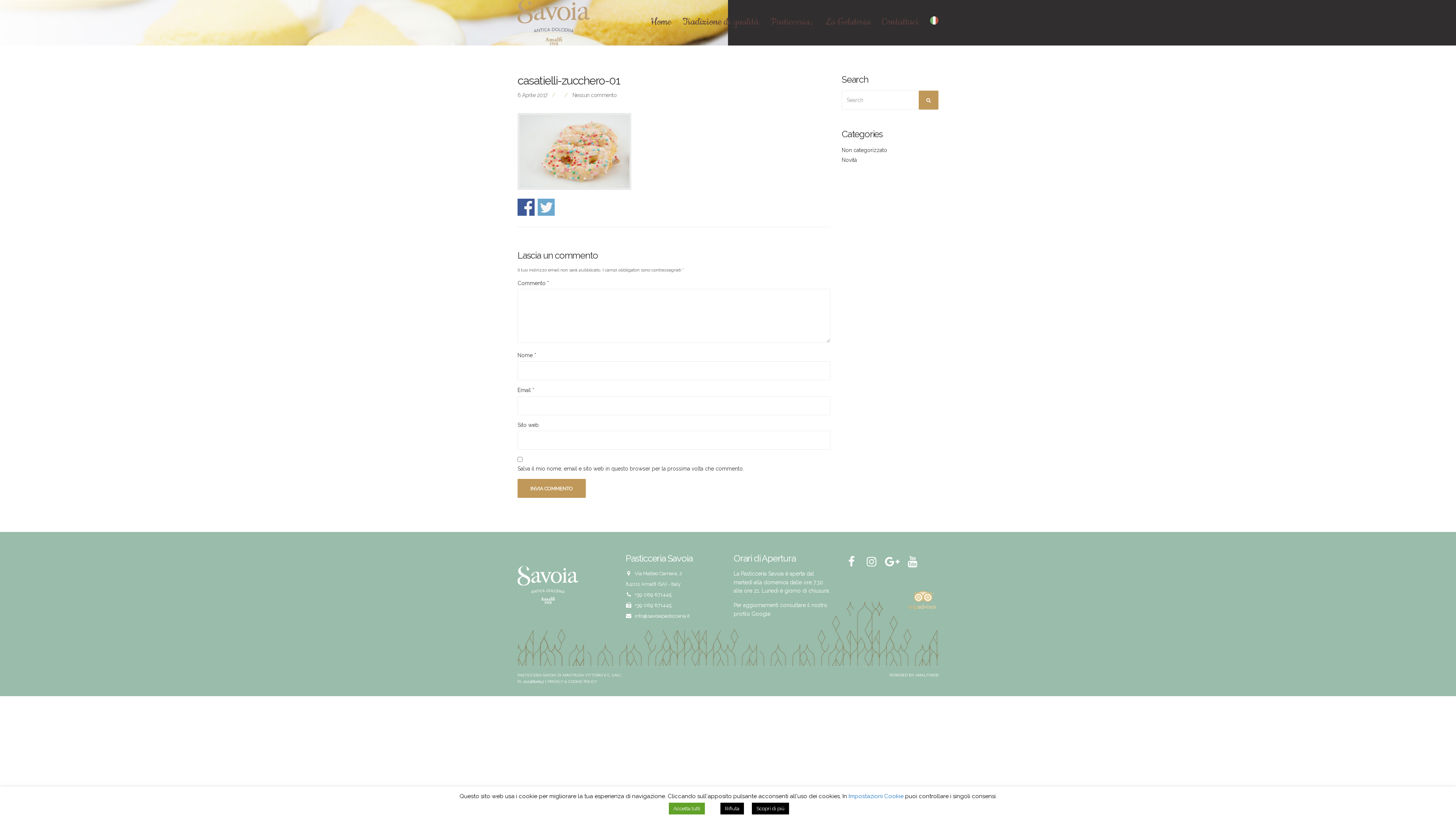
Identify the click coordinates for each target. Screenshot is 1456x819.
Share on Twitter (546, 207)
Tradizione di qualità (720, 22)
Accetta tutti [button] (686, 808)
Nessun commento (595, 95)
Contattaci (900, 22)
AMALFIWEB (926, 675)
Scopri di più (770, 808)
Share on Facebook (526, 207)
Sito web (528, 425)
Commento (533, 283)
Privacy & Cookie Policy (572, 681)
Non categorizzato (864, 150)
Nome (527, 355)
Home (661, 22)
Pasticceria (790, 22)
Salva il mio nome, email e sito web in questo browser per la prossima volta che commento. (631, 469)
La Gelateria (848, 22)
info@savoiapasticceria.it (662, 616)
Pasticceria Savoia (537, 675)
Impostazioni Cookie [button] (876, 796)
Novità (849, 160)
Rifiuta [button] (732, 808)
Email (526, 390)
